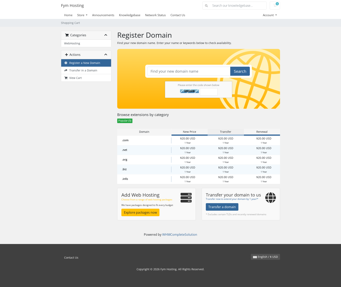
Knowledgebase (129, 15)
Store (81, 15)
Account (268, 15)
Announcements (103, 15)
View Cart (75, 78)
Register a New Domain (84, 63)
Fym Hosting (72, 5)
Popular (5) (124, 120)
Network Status (155, 15)
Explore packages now (140, 212)
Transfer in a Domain (82, 70)
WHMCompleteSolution (179, 234)
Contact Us (177, 15)
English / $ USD (267, 257)
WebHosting (72, 43)
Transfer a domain (222, 207)
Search (240, 71)
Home (68, 15)
